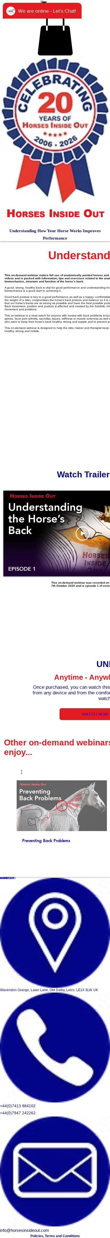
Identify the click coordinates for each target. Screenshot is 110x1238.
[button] (55, 33)
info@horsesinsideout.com (24, 1230)
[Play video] (83, 533)
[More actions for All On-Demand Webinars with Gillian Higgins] (24, 771)
